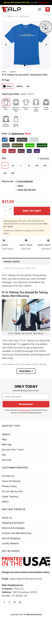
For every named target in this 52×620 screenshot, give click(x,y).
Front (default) (25, 181)
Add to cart (32, 210)
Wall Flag (6, 444)
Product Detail (12, 262)
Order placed (7, 248)
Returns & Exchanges (13, 528)
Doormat (6, 460)
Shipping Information (13, 523)
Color (13, 133)
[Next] (46, 44)
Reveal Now (26, 404)
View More (25, 371)
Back (20, 186)
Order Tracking (10, 496)
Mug (4, 439)
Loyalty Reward (10, 543)
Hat (4, 454)
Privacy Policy (24, 410)
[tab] (26, 261)
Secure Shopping (11, 538)
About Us (7, 517)
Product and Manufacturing (16, 533)
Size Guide (44, 158)
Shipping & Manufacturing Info (20, 268)
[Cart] (47, 9)
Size (25, 158)
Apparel (13, 72)
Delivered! (46, 248)
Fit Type (6, 80)
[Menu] (39, 9)
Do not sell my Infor (12, 491)
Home (4, 72)
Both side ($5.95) (27, 190)
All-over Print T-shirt (13, 449)
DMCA (5, 501)
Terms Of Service (11, 481)
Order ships (26, 248)
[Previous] (6, 44)
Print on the (7, 181)
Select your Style (10, 94)
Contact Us (8, 476)
